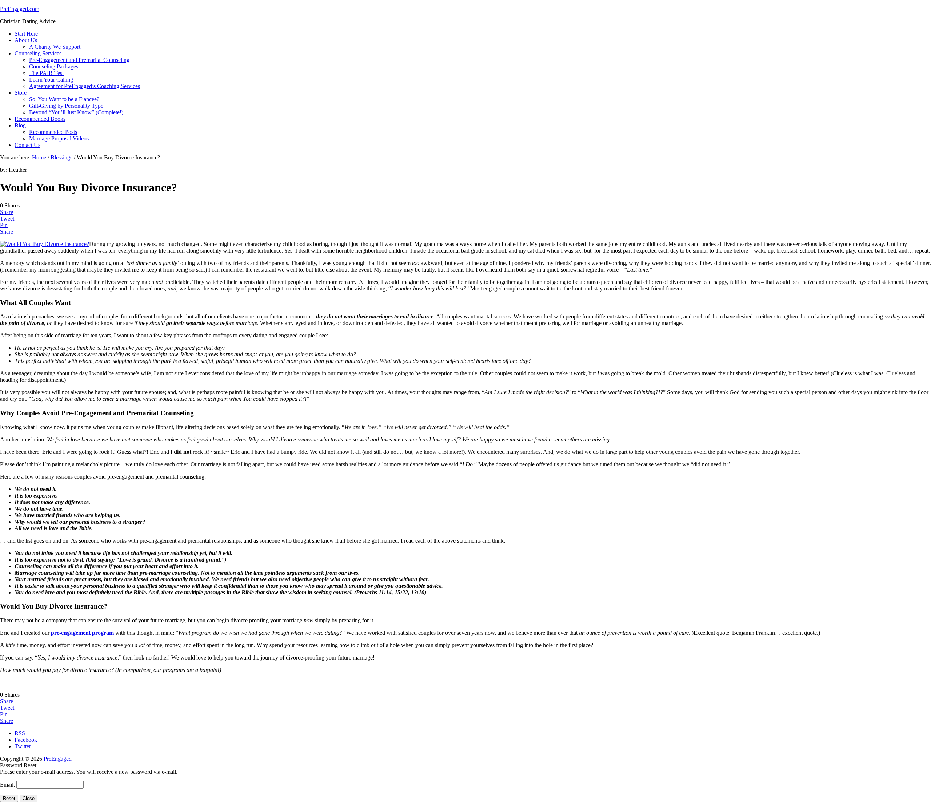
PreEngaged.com (19, 9)
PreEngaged (58, 759)
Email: (8, 784)
